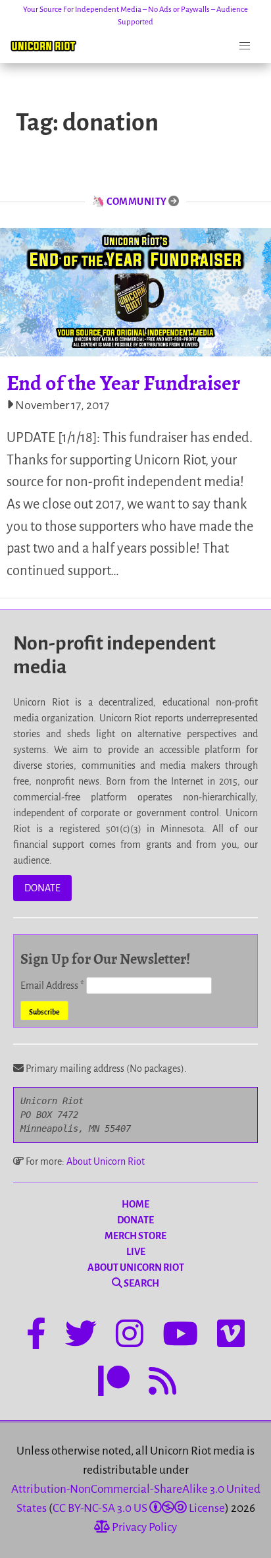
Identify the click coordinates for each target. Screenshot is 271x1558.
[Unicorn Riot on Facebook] (36, 1336)
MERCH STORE (135, 1236)
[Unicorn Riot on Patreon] (114, 1383)
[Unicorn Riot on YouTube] (180, 1336)
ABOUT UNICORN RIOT (135, 1267)
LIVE (135, 1251)
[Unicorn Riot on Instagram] (129, 1336)
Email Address (52, 985)
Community (137, 201)
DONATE (42, 888)
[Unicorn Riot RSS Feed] (162, 1383)
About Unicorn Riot (105, 1161)
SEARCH (140, 1283)
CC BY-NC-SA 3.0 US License (139, 1508)
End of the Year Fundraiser (123, 382)
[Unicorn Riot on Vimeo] (231, 1336)
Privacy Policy (143, 1527)
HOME (135, 1204)
